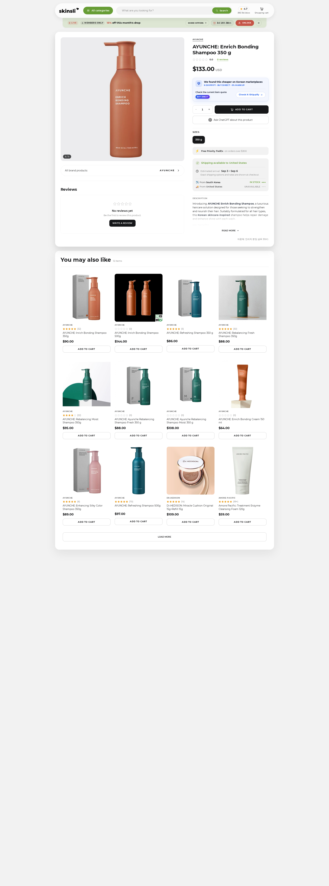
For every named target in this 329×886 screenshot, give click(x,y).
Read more (229, 230)
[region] (122, 99)
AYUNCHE (198, 39)
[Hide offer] (259, 23)
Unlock (246, 23)
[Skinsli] (69, 10)
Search (224, 10)
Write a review (122, 223)
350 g (198, 139)
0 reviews (222, 59)
